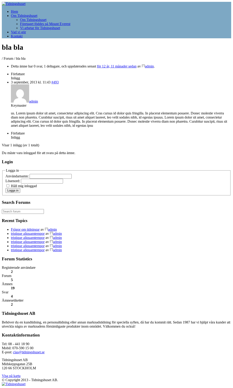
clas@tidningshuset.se (29, 352)
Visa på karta (11, 376)
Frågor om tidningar (25, 229)
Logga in (12, 190)
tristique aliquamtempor (28, 233)
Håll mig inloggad (24, 186)
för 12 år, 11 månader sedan (117, 66)
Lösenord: (13, 181)
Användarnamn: (17, 176)
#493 (55, 82)
